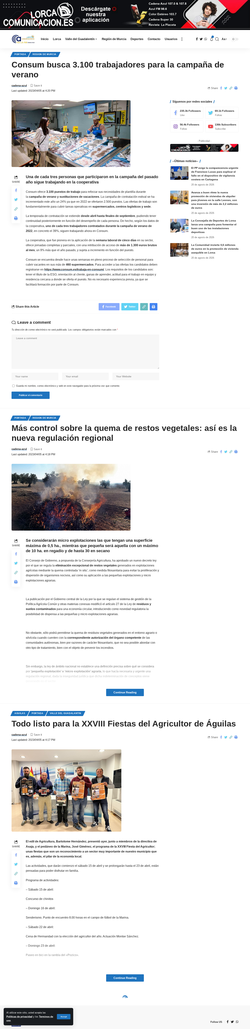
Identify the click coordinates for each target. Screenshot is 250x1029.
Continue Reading (125, 692)
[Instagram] (186, 126)
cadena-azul (19, 85)
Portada (20, 54)
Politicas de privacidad (19, 1016)
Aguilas (19, 713)
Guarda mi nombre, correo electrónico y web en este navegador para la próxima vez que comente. (68, 385)
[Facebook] (186, 113)
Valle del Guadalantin (65, 713)
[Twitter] (221, 113)
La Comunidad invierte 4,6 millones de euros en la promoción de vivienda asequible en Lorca (214, 248)
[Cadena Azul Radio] (23, 39)
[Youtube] (221, 126)
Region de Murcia (44, 54)
